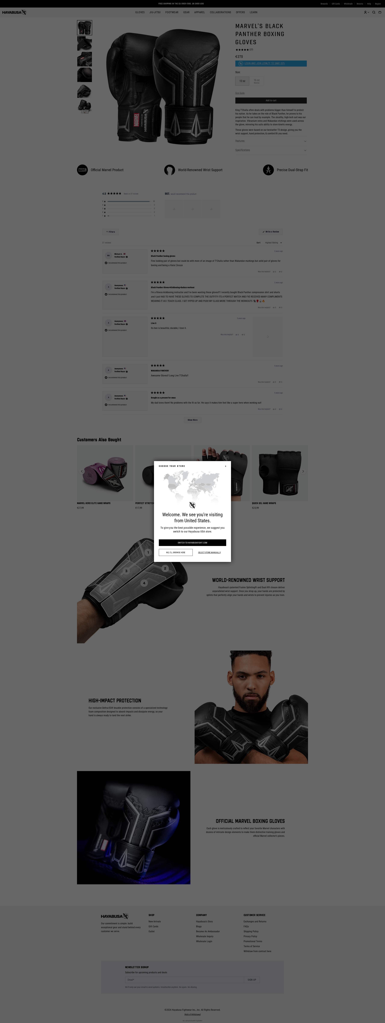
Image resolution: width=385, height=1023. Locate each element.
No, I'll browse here (175, 552)
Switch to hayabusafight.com (192, 542)
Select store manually (209, 552)
